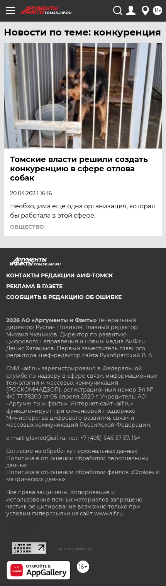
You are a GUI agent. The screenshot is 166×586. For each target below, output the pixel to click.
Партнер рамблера (72, 548)
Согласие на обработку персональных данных (71, 451)
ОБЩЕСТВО (27, 227)
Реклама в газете (34, 286)
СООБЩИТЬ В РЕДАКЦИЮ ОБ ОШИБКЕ (64, 297)
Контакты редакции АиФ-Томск (59, 275)
